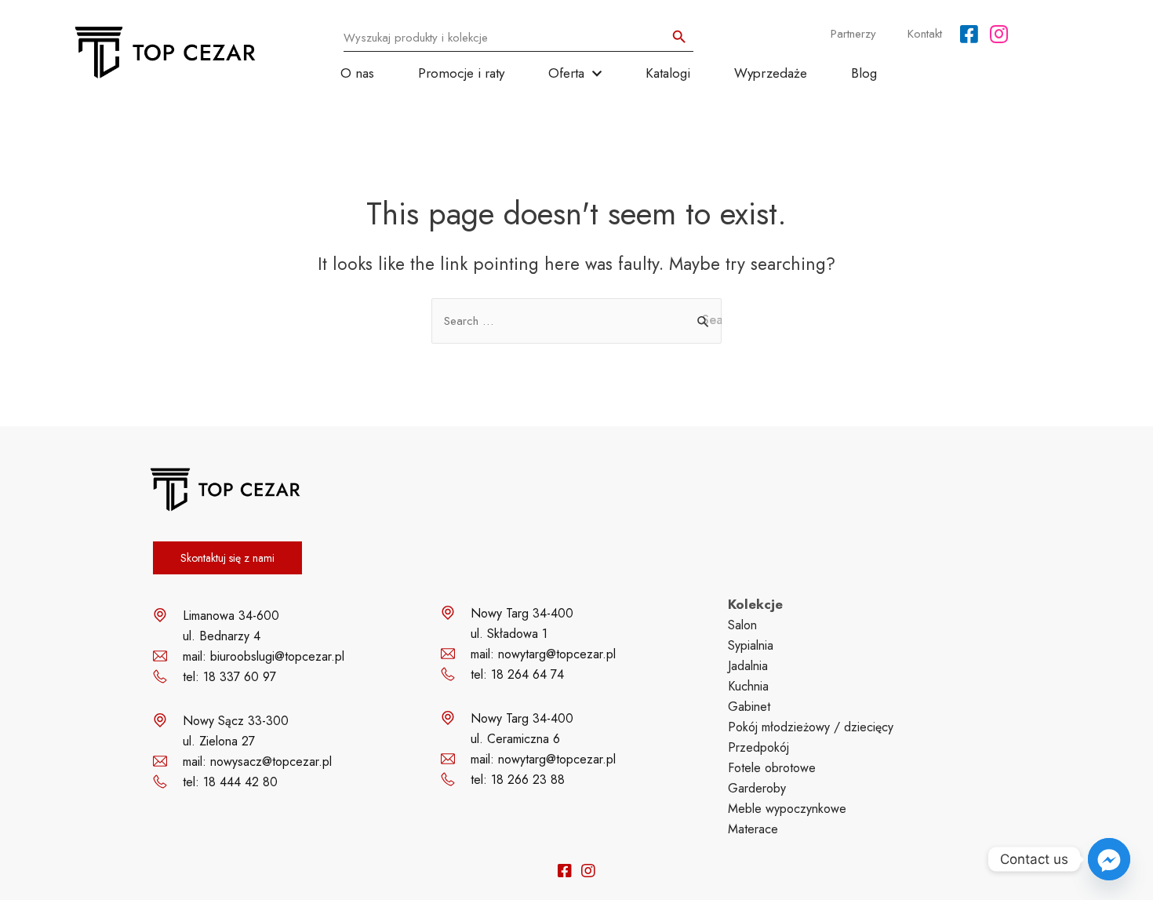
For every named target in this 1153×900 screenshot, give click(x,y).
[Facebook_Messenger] (1109, 859)
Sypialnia (750, 645)
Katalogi (668, 73)
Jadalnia (748, 666)
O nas (357, 73)
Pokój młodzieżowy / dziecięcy (810, 727)
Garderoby (757, 788)
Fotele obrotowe (772, 768)
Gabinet (749, 707)
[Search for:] (576, 321)
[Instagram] (999, 33)
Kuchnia (748, 686)
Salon (742, 625)
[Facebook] (969, 33)
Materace (753, 829)
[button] (227, 557)
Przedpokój (758, 747)
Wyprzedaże (770, 73)
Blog (864, 73)
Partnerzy (853, 33)
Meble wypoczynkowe (787, 809)
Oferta (566, 73)
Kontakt (924, 33)
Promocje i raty (461, 73)
